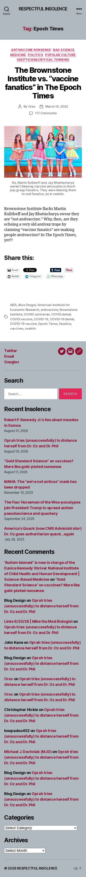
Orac (31, 106)
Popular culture (60, 55)
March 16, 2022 (56, 106)
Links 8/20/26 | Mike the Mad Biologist (38, 621)
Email (9, 356)
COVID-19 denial (62, 319)
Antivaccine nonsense (31, 50)
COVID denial (61, 314)
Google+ (11, 362)
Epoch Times (47, 324)
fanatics (65, 324)
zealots (30, 328)
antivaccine (49, 310)
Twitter (10, 351)
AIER (13, 305)
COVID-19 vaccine (23, 324)
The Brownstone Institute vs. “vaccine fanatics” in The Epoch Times (43, 83)
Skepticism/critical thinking (43, 59)
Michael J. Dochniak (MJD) (28, 751)
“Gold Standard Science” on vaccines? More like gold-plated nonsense (42, 585)
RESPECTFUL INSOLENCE (43, 9)
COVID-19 (41, 319)
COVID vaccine (21, 319)
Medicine (18, 55)
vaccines (16, 328)
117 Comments (46, 113)
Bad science (64, 50)
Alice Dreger (27, 305)
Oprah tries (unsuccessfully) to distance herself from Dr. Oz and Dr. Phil (41, 606)
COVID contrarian (37, 314)
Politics (35, 55)
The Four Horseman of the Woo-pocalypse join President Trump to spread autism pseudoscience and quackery (42, 508)
